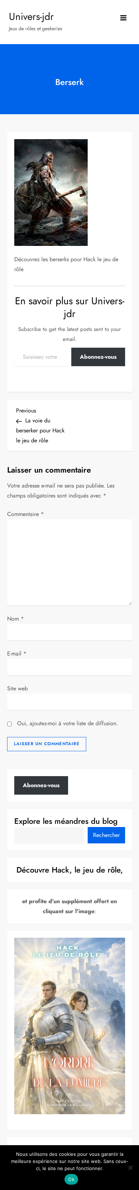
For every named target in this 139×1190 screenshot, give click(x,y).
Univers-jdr (31, 16)
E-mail (16, 653)
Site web (17, 688)
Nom (15, 619)
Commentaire (25, 514)
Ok (71, 1179)
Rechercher (106, 835)
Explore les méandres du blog (66, 821)
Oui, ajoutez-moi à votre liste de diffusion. (66, 723)
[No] (130, 1167)
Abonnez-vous (98, 357)
